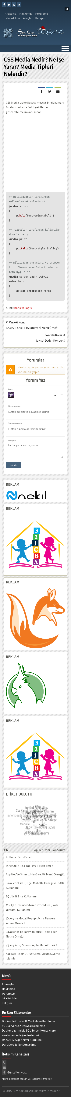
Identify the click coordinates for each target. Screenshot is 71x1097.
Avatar (10, 389)
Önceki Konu (17, 322)
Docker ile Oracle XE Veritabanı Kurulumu (28, 1021)
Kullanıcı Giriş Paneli (19, 857)
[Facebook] (4, 4)
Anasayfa (10, 13)
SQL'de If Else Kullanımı (21, 896)
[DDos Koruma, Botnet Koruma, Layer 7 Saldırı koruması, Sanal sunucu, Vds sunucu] (27, 495)
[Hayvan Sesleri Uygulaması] (35, 687)
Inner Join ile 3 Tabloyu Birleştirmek (29, 866)
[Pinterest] (14, 4)
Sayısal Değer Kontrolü (50, 340)
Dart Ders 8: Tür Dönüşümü (19, 1044)
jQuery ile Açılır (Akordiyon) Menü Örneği (32, 328)
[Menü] (65, 48)
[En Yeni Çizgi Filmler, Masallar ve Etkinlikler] (35, 544)
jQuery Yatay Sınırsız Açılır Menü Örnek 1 (31, 945)
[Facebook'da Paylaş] (41, 91)
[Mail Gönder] (58, 91)
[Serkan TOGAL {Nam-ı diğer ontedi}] (34, 32)
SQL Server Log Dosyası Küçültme (23, 1026)
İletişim (40, 18)
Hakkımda (25, 13)
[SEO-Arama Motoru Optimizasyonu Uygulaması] (35, 618)
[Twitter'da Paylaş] (49, 91)
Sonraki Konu (53, 335)
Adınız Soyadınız (14, 406)
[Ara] (67, 9)
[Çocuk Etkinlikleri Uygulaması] (35, 756)
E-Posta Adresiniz (15, 423)
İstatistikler (12, 18)
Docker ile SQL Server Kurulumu (22, 1040)
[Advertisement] (35, 153)
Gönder (14, 465)
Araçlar (28, 18)
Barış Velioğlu (23, 308)
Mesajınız (12, 440)
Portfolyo (41, 13)
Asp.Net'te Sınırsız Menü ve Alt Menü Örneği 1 (35, 874)
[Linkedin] (19, 4)
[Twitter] (9, 4)
